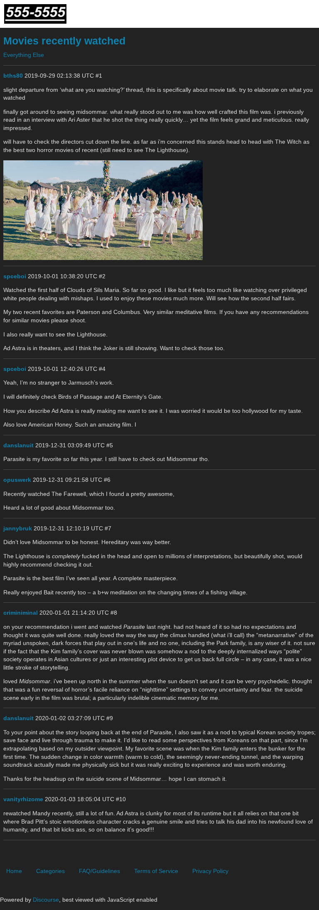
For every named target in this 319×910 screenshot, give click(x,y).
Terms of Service (156, 871)
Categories (50, 871)
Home (14, 871)
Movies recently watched (64, 41)
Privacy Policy (210, 871)
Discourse (46, 899)
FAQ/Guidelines (99, 871)
